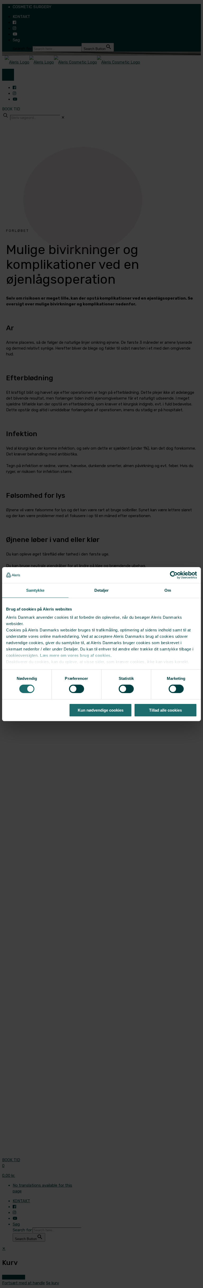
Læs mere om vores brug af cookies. (76, 655)
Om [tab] (167, 590)
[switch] (76, 689)
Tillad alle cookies (165, 710)
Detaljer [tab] (101, 590)
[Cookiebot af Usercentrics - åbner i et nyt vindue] (174, 575)
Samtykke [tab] (35, 590)
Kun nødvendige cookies (100, 710)
